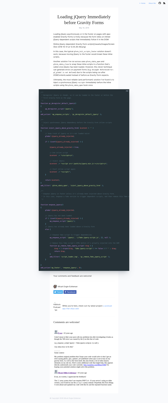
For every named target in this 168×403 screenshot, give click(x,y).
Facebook (71, 292)
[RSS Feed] (164, 3)
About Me (152, 3)
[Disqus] (84, 357)
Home (142, 3)
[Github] (160, 3)
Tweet (59, 292)
